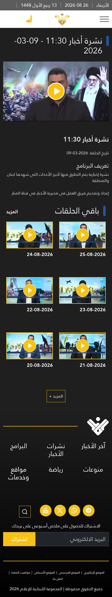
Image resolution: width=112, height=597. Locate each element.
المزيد (12, 211)
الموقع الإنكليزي (94, 572)
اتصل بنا (58, 579)
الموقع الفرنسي (69, 572)
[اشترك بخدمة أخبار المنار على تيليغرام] (88, 511)
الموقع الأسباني (44, 572)
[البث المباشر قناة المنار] (45, 511)
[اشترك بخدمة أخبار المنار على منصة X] (60, 511)
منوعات (93, 469)
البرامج (18, 446)
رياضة (56, 469)
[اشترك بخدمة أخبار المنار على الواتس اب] (74, 511)
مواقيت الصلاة (20, 572)
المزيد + (56, 396)
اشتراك (19, 539)
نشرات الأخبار (56, 450)
